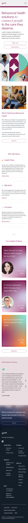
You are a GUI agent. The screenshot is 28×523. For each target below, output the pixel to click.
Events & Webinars (20, 475)
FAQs (19, 485)
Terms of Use (14, 507)
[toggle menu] (25, 3)
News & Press (22, 472)
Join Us (14, 423)
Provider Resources (21, 452)
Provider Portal (22, 455)
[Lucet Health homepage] (4, 3)
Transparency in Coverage (9, 489)
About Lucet (21, 466)
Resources (9, 470)
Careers (20, 479)
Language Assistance (8, 512)
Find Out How (5, 176)
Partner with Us (6, 221)
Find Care (4, 198)
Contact (20, 482)
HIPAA (16, 512)
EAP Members (10, 467)
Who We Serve (15, 47)
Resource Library (8, 449)
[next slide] (25, 386)
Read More (14, 351)
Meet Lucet (15, 43)
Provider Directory (8, 474)
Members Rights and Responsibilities (10, 495)
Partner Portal (9, 453)
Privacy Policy (7, 507)
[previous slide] (25, 381)
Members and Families (9, 463)
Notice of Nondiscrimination (9, 510)
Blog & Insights (22, 469)
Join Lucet (21, 448)
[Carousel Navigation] (25, 383)
